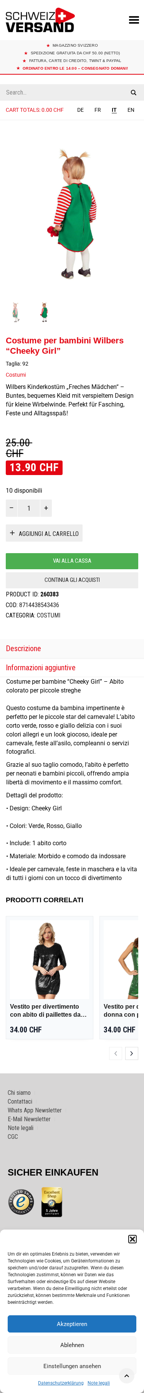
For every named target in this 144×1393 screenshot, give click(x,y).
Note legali (99, 1383)
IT (114, 110)
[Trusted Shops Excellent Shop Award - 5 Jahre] (51, 1202)
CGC (13, 1136)
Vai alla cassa (72, 560)
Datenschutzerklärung (61, 1383)
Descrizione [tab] (23, 648)
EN (130, 110)
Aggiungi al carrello (49, 533)
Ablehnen (72, 1345)
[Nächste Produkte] (131, 1053)
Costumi (16, 375)
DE (80, 110)
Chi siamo (19, 1092)
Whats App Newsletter (35, 1110)
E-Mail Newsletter (29, 1119)
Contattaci (20, 1101)
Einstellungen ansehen (72, 1366)
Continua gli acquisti (72, 579)
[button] (132, 1239)
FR (97, 110)
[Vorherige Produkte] (115, 1053)
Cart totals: (35, 110)
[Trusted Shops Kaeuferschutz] (21, 1201)
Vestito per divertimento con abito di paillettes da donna (45, 1011)
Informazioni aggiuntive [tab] (41, 667)
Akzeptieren (72, 1324)
